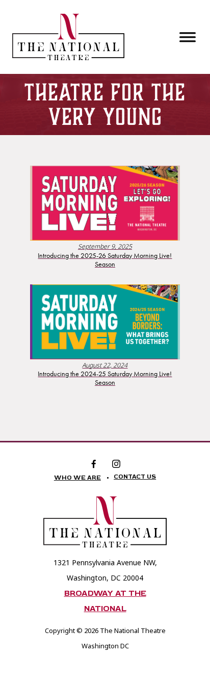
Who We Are (77, 478)
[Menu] (187, 37)
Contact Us (135, 477)
